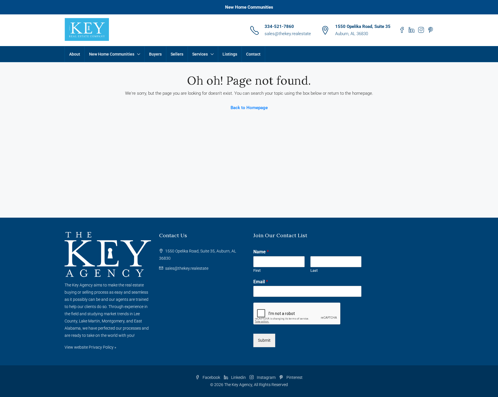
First (257, 270)
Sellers (177, 54)
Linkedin (238, 377)
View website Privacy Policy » (90, 347)
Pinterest (294, 377)
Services (200, 54)
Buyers (155, 54)
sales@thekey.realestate (288, 33)
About (74, 54)
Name (261, 251)
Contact (253, 54)
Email (260, 281)
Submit (264, 340)
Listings (229, 54)
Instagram (266, 377)
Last (314, 270)
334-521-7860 (279, 26)
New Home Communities (249, 7)
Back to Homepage (249, 107)
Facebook (211, 377)
